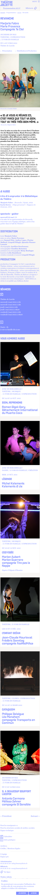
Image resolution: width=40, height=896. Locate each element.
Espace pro (4, 857)
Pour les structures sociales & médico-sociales (17, 828)
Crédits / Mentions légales (10, 848)
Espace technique (7, 830)
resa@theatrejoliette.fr (19, 868)
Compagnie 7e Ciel (12, 29)
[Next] (35, 82)
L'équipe (3, 854)
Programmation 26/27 (11, 8)
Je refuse (34, 893)
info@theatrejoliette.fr (19, 863)
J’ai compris (22, 893)
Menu (34, 1)
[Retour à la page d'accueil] (20, 3)
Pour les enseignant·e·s (9, 825)
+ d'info (20, 379)
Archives (3, 846)
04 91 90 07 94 (5, 863)
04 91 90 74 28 (5, 868)
